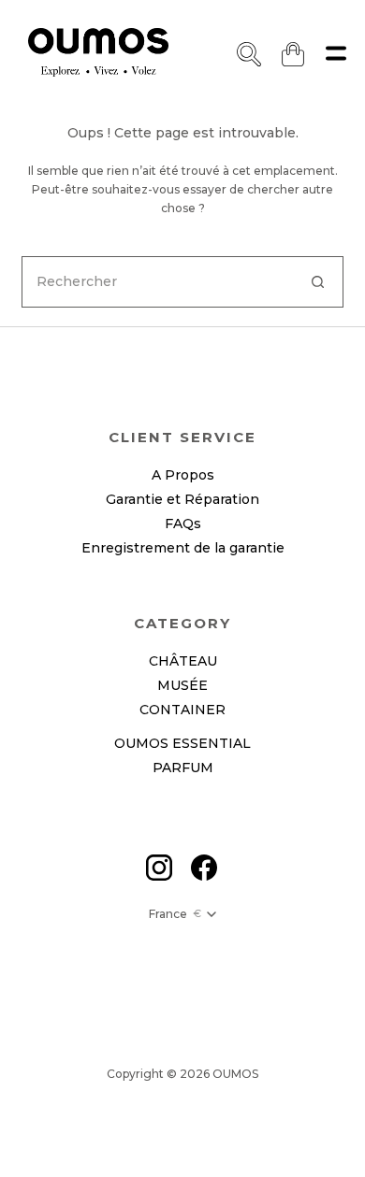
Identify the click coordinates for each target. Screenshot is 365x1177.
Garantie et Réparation (182, 499)
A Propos (183, 474)
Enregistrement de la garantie (183, 547)
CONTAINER (182, 709)
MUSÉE (182, 685)
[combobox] (157, 282)
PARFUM (183, 767)
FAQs (183, 523)
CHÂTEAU (183, 661)
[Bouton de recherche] (318, 282)
